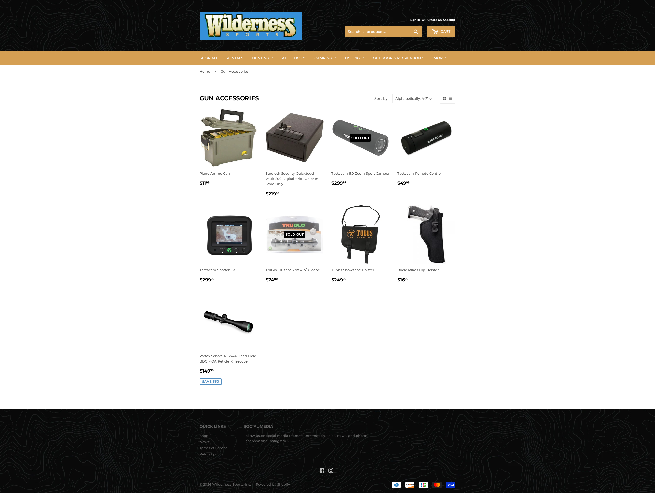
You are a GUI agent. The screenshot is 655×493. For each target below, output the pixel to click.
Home (205, 71)
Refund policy (211, 454)
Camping (323, 58)
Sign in (415, 20)
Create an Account (441, 20)
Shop (204, 436)
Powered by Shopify (273, 484)
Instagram (277, 441)
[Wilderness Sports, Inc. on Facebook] (322, 471)
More (439, 58)
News (204, 442)
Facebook (252, 441)
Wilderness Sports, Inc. (231, 484)
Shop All (209, 58)
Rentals (235, 58)
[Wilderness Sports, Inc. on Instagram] (330, 471)
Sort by (381, 98)
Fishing (353, 58)
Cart (445, 31)
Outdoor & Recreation (397, 58)
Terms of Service (213, 448)
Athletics (292, 58)
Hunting (261, 58)
